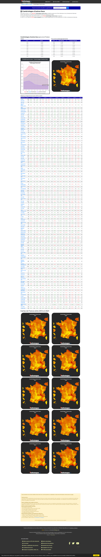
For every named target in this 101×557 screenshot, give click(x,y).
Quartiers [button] (48, 1)
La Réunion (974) (22, 205)
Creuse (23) (23, 140)
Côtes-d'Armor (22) (23, 139)
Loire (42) (22, 208)
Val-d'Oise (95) (23, 294)
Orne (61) (22, 249)
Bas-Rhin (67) (23, 119)
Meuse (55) (23, 236)
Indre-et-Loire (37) (23, 199)
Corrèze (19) (23, 132)
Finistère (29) (23, 155)
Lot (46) (22, 216)
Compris (96, 555)
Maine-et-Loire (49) (23, 223)
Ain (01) (22, 99)
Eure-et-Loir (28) (23, 153)
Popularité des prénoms (47, 545)
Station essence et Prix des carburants (31, 541)
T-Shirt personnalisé (46, 549)
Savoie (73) (23, 274)
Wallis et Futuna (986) (23, 305)
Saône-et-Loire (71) (23, 271)
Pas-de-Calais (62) (23, 253)
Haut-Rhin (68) (23, 188)
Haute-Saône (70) (23, 179)
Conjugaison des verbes (47, 547)
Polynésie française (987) (23, 255)
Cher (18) (22, 130)
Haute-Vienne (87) (23, 187)
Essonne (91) (23, 149)
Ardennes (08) (23, 111)
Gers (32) (22, 158)
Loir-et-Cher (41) (23, 215)
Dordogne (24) (23, 144)
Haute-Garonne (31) (23, 169)
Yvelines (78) (23, 308)
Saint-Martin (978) (23, 268)
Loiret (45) (22, 212)
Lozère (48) (23, 220)
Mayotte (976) (23, 232)
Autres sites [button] (75, 1)
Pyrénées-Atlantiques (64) (23, 261)
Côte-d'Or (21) (23, 136)
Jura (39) (22, 202)
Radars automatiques (46, 541)
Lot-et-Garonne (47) (23, 219)
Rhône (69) (22, 266)
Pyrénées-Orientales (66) (23, 264)
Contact (78, 546)
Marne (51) (22, 226)
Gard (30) (22, 156)
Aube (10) (22, 114)
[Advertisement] (50, 27)
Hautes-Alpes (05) (23, 176)
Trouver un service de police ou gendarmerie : (42, 7)
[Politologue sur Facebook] (69, 544)
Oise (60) (22, 247)
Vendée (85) (23, 299)
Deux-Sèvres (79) (23, 143)
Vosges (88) (23, 302)
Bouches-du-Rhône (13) (23, 121)
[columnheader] (27, 40)
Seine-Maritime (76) (23, 279)
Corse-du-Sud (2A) (23, 134)
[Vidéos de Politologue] (77, 544)
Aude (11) (22, 116)
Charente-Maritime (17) (23, 129)
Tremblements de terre (28, 547)
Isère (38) (22, 201)
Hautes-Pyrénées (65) (23, 184)
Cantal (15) (22, 125)
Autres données (66, 1)
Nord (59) (22, 242)
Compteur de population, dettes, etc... (31, 549)
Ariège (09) (23, 113)
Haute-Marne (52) (23, 174)
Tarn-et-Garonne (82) (23, 287)
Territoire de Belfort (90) (23, 290)
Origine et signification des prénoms (30, 545)
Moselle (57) (23, 239)
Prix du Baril (25, 543)
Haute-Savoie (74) (23, 181)
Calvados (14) (23, 123)
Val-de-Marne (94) (23, 293)
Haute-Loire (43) (23, 171)
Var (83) (22, 296)
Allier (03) (22, 102)
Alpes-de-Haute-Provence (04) (23, 105)
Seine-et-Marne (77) (22, 277)
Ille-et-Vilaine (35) (23, 195)
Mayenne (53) (23, 230)
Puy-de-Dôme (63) (23, 258)
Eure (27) (22, 151)
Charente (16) (23, 126)
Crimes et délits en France (26, 4)
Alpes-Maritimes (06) (23, 108)
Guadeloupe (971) (23, 162)
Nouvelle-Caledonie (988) (22, 245)
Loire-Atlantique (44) (23, 210)
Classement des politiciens (48, 543)
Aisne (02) (22, 100)
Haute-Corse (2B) (23, 166)
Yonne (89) (22, 306)
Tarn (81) (22, 285)
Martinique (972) (22, 229)
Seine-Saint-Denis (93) (23, 282)
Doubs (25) (22, 146)
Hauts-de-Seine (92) (22, 191)
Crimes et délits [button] (56, 1)
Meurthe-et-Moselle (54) (23, 234)
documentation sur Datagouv (39, 517)
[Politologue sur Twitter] (73, 544)
